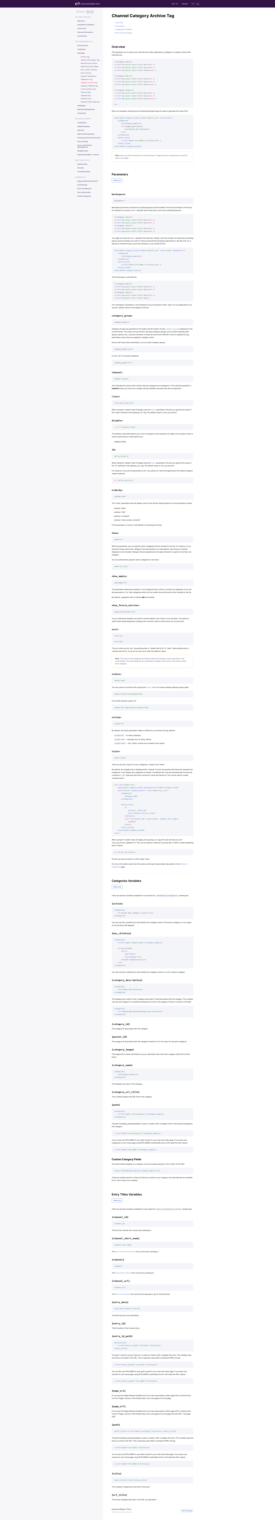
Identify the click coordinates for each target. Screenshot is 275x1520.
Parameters (120, 26)
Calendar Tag (86, 96)
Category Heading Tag (89, 86)
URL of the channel (122, 1294)
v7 (193, 4)
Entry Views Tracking (89, 70)
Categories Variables (123, 29)
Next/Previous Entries (89, 63)
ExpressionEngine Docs (90, 4)
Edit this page (187, 1511)
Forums (185, 4)
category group (172, 329)
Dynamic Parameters (88, 76)
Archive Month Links (88, 89)
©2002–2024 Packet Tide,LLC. (122, 1512)
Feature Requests (84, 196)
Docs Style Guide (84, 192)
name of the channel (123, 1273)
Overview (119, 23)
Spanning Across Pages (90, 66)
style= (153, 410)
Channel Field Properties (90, 102)
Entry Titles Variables (123, 33)
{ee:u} (175, 4)
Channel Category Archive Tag (143, 15)
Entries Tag (85, 57)
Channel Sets (86, 92)
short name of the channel (125, 1252)
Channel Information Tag (90, 60)
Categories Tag (86, 79)
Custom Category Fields (126, 1159)
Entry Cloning (86, 73)
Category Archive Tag (89, 83)
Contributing (82, 185)
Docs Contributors (84, 189)
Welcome (81, 21)
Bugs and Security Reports (87, 181)
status (148, 687)
